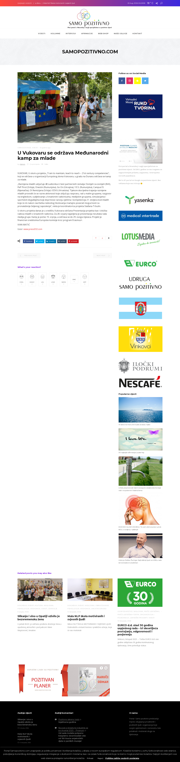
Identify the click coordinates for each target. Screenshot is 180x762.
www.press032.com (32, 229)
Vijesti (35, 148)
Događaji (22, 605)
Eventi (31, 605)
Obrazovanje (24, 148)
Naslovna (48, 605)
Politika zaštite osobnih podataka (122, 758)
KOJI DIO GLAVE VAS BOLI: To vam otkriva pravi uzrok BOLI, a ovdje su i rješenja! (140, 528)
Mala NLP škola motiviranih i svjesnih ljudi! (43, 3)
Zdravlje (52, 609)
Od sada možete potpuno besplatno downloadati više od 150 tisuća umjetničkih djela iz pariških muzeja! (72, 737)
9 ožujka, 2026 (23, 612)
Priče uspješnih (151, 611)
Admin (22, 164)
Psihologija (24, 609)
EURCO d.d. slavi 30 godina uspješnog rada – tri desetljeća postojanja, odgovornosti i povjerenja (138, 630)
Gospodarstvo (125, 611)
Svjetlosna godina (67, 722)
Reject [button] (100, 758)
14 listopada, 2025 (74, 612)
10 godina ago (45, 148)
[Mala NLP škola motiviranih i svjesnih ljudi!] (89, 589)
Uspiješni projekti (139, 618)
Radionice (35, 609)
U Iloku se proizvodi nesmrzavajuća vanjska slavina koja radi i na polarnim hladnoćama (140, 489)
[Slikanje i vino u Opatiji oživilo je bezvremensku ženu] (40, 589)
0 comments (34, 164)
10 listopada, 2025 (124, 621)
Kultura (39, 605)
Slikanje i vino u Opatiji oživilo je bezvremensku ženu (39, 618)
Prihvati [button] (90, 758)
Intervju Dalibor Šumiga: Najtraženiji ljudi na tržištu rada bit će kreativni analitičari (140, 561)
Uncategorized (99, 609)
